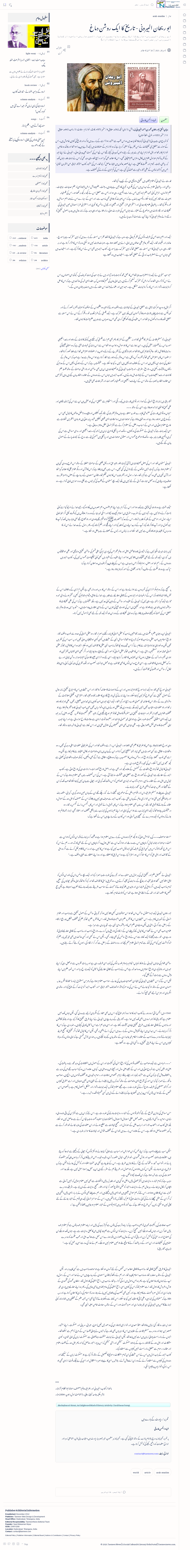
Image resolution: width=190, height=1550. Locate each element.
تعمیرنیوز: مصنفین (41, 182)
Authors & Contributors (53, 1535)
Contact (66, 1535)
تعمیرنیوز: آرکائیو (42, 205)
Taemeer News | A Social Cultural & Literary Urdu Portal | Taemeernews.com (141, 1543)
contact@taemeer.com (146, 1453)
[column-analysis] (27, 99)
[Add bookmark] (68, 46)
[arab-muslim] (162, 1472)
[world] (136, 1472)
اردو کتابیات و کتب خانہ (38, 197)
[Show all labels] (42, 268)
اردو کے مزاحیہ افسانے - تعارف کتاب (28, 91)
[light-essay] (31, 53)
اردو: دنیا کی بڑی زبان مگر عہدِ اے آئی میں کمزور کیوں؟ (27, 108)
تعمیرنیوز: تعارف (41, 167)
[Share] (60, 50)
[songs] (33, 119)
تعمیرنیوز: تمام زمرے (40, 175)
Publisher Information (24, 1535)
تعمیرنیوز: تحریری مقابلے (38, 190)
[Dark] (10, 4)
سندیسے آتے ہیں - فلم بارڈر (33, 125)
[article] (147, 1472)
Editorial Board (39, 1535)
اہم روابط (43, 212)
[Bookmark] (4, 4)
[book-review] (31, 85)
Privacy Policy (75, 1535)
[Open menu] (184, 4)
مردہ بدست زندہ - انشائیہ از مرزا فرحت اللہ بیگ (27, 62)
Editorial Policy (10, 1535)
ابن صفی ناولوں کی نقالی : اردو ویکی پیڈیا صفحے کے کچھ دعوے (27, 142)
